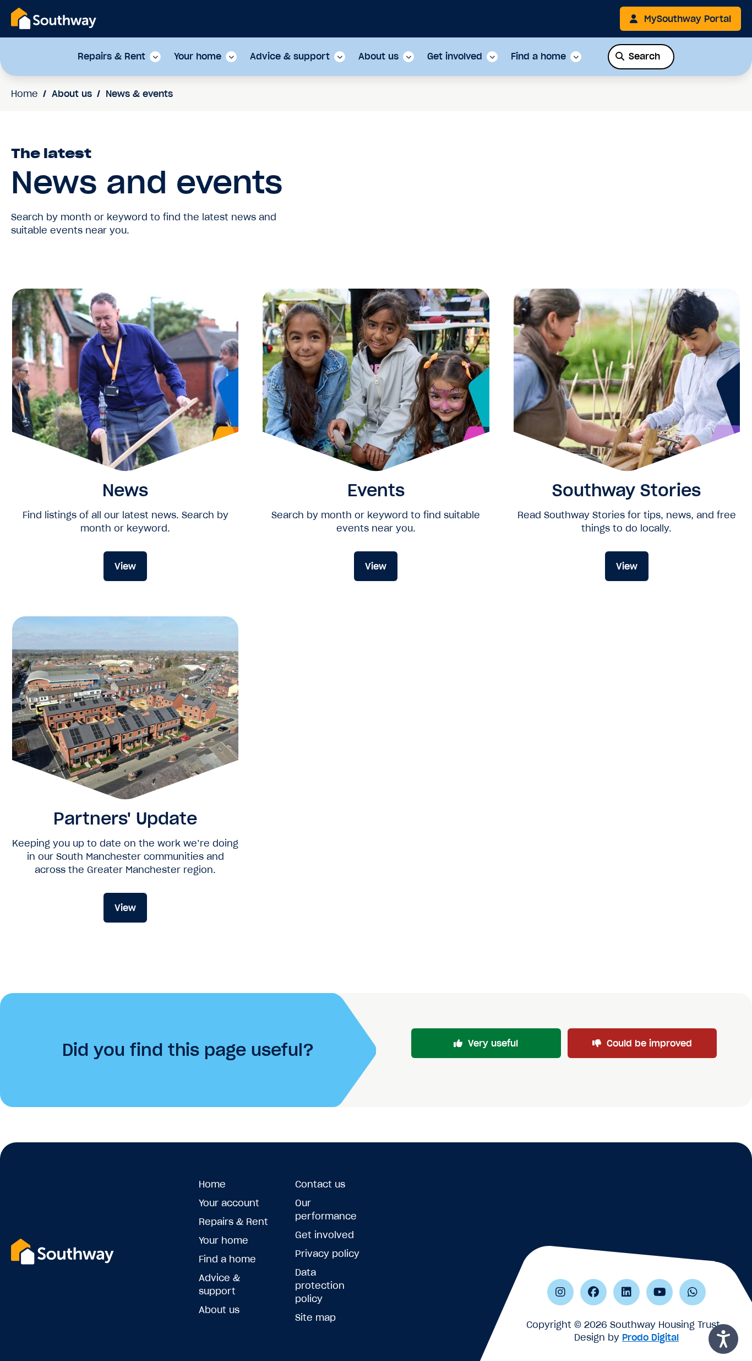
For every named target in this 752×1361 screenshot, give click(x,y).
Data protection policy (320, 1285)
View (125, 566)
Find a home (538, 57)
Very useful (493, 1043)
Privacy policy (327, 1253)
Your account (229, 1202)
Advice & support (290, 57)
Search (644, 56)
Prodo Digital (650, 1337)
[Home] (54, 18)
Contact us (320, 1184)
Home (24, 93)
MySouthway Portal (687, 18)
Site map (315, 1317)
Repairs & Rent (111, 57)
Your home (197, 57)
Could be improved (649, 1043)
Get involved (454, 57)
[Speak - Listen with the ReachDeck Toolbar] (723, 1339)
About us (378, 57)
